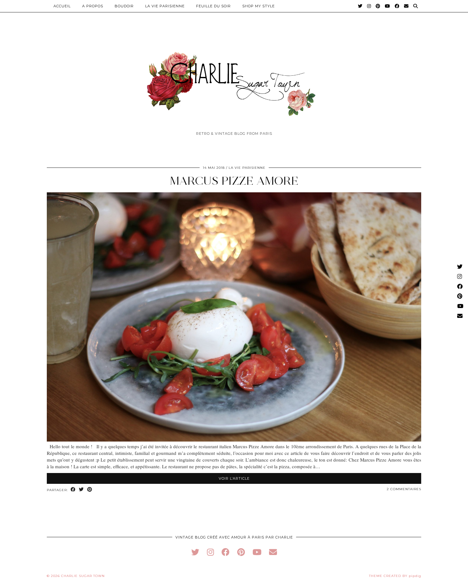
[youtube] (256, 552)
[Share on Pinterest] (90, 489)
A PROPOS (92, 6)
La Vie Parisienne (165, 6)
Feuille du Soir (213, 6)
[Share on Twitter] (81, 489)
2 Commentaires (404, 489)
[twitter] (195, 552)
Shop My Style (258, 6)
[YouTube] (387, 6)
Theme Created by (395, 576)
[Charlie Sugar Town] (234, 80)
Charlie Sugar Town (83, 576)
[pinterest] (241, 552)
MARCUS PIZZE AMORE (234, 181)
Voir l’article (234, 478)
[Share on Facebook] (73, 489)
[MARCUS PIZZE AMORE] (234, 439)
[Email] (406, 6)
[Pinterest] (378, 6)
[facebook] (226, 552)
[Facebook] (397, 6)
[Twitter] (360, 6)
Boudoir (124, 6)
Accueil (62, 6)
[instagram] (210, 552)
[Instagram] (369, 6)
